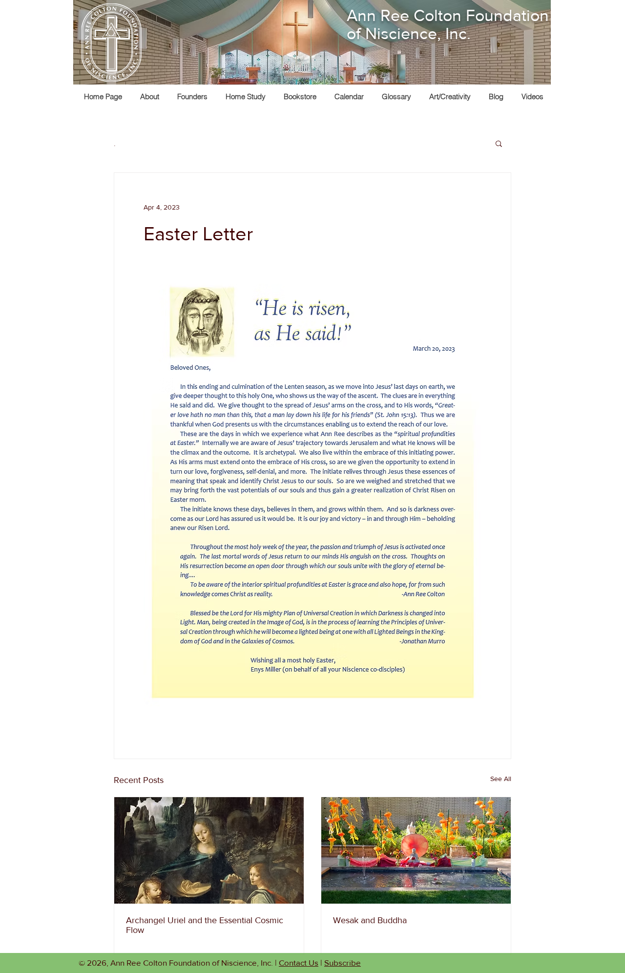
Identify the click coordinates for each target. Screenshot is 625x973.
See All (500, 779)
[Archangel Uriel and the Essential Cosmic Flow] (209, 850)
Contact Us (298, 962)
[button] (449, 96)
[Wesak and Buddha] (416, 850)
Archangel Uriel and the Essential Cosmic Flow (204, 925)
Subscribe (342, 962)
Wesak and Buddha (370, 920)
